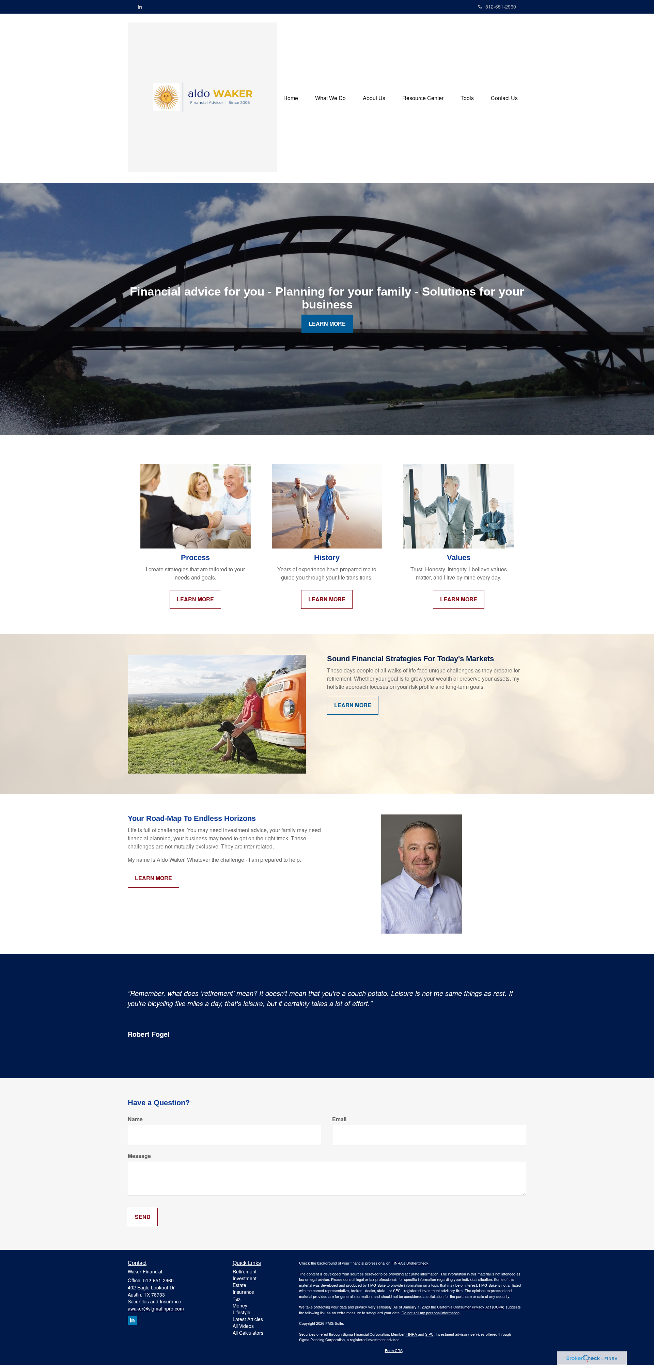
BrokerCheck (417, 1263)
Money (240, 1305)
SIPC (429, 1334)
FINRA (412, 1334)
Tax (236, 1298)
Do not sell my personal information (431, 1312)
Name (135, 1119)
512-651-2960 (500, 6)
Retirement (244, 1271)
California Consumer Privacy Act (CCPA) (470, 1307)
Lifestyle (241, 1312)
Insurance (243, 1291)
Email (339, 1119)
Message (139, 1156)
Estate (239, 1285)
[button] (330, 98)
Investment (244, 1278)
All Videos (243, 1325)
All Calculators (248, 1332)
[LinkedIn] (140, 6)
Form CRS (394, 1350)
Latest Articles (248, 1319)
